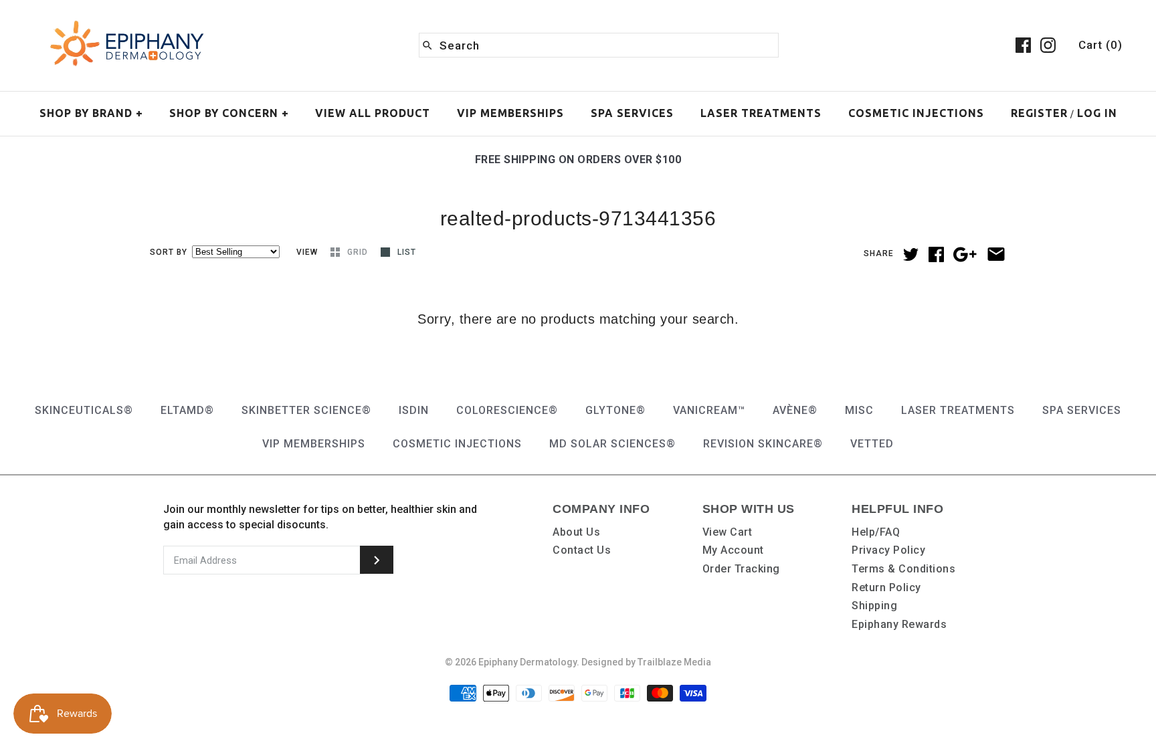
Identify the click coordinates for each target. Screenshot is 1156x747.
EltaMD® (187, 410)
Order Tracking (741, 568)
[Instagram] (1048, 45)
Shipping (874, 605)
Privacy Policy (888, 550)
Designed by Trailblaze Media (646, 662)
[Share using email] (996, 254)
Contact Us (582, 550)
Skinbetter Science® (306, 410)
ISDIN (414, 410)
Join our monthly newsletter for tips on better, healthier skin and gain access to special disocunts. (320, 516)
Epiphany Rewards (899, 624)
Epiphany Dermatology (527, 662)
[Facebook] (1023, 45)
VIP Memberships (510, 113)
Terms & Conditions (903, 568)
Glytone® (615, 410)
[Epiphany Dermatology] (127, 21)
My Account (733, 550)
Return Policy (886, 587)
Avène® (795, 410)
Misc (859, 410)
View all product (372, 113)
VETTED (872, 443)
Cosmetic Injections (916, 113)
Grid (359, 252)
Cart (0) (1100, 44)
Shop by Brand (91, 113)
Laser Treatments (761, 113)
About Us (576, 532)
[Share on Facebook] (936, 254)
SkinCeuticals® (84, 410)
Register (1039, 113)
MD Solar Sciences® (612, 443)
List (406, 252)
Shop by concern (229, 113)
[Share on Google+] (965, 254)
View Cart (727, 532)
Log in (1097, 113)
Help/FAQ (876, 532)
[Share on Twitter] (911, 254)
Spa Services (632, 113)
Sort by (168, 252)
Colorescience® (507, 410)
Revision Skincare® (763, 443)
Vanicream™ (709, 410)
